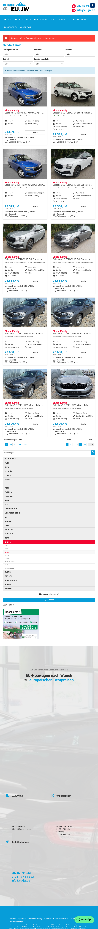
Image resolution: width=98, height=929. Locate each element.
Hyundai (9, 496)
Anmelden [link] (50, 600)
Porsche (9, 534)
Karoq (7, 555)
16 (85, 444)
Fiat (7, 484)
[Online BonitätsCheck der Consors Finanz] (21, 624)
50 (15, 444)
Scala (7, 565)
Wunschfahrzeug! (45, 19)
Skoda (8, 542)
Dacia (7, 480)
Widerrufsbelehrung (34, 919)
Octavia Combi (10, 562)
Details (35, 132)
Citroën (9, 471)
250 (25, 444)
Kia (6, 505)
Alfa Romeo (10, 459)
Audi (7, 463)
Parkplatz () (10, 27)
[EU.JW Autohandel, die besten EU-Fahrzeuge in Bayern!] (16, 7)
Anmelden (12, 919)
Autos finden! (24, 19)
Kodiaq (7, 558)
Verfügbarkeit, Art (10, 50)
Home (9, 19)
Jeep (7, 500)
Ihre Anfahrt (82, 19)
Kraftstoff (38, 50)
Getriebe (68, 50)
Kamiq (7, 552)
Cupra (8, 475)
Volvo (8, 584)
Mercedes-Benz (12, 513)
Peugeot (9, 530)
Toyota (8, 576)
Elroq (6, 545)
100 (19, 444)
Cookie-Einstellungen (16, 921)
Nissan (8, 521)
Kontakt (27, 27)
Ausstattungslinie (41, 59)
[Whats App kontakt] (84, 919)
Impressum (22, 919)
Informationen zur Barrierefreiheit (56, 919)
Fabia (7, 549)
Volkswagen (11, 580)
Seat (7, 538)
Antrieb (6, 59)
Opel (7, 525)
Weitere (9, 589)
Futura (8, 492)
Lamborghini (11, 509)
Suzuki (8, 572)
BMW (7, 467)
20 (11, 444)
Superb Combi (10, 568)
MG (6, 517)
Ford (7, 488)
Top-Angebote (64, 19)
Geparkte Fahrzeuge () (50, 594)
